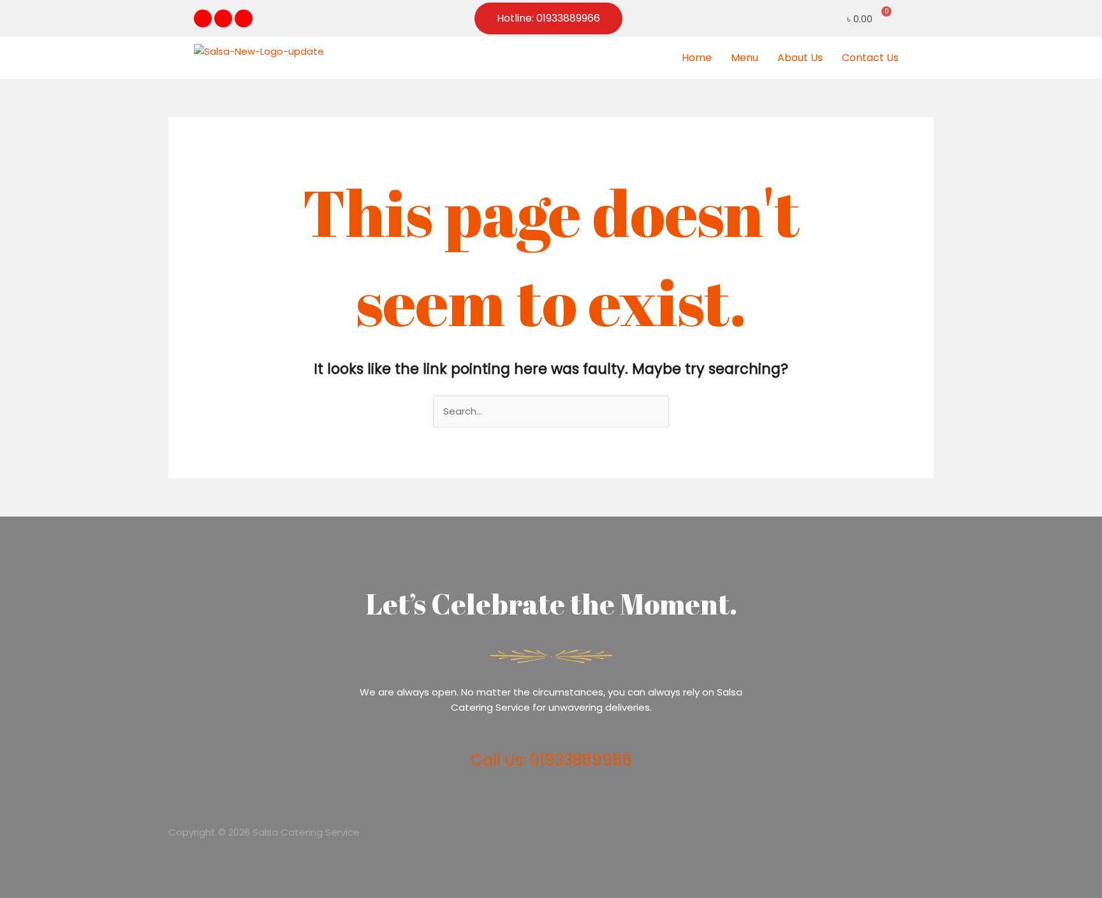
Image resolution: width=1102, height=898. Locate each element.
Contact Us (870, 57)
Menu (744, 57)
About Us (800, 57)
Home (697, 57)
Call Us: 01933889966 (551, 760)
